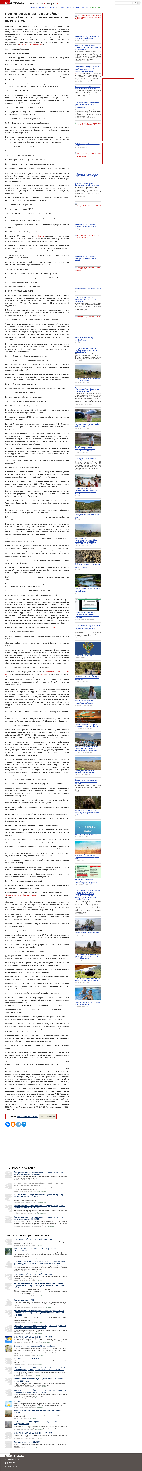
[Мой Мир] (23, 1124)
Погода (61, 7)
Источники (51, 7)
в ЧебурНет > (96, 7)
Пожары (84, 7)
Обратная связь (10, 1462)
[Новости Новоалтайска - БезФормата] (12, 2)
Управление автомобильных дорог (21, 895)
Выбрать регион (10, 1464)
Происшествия (72, 7)
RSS (17, 1466)
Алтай (43, 674)
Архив (41, 7)
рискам (52, 627)
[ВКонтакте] (7, 1124)
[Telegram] (18, 1124)
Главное (33, 7)
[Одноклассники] (13, 1124)
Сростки (41, 236)
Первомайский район (27, 1116)
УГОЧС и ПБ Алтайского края (31, 45)
